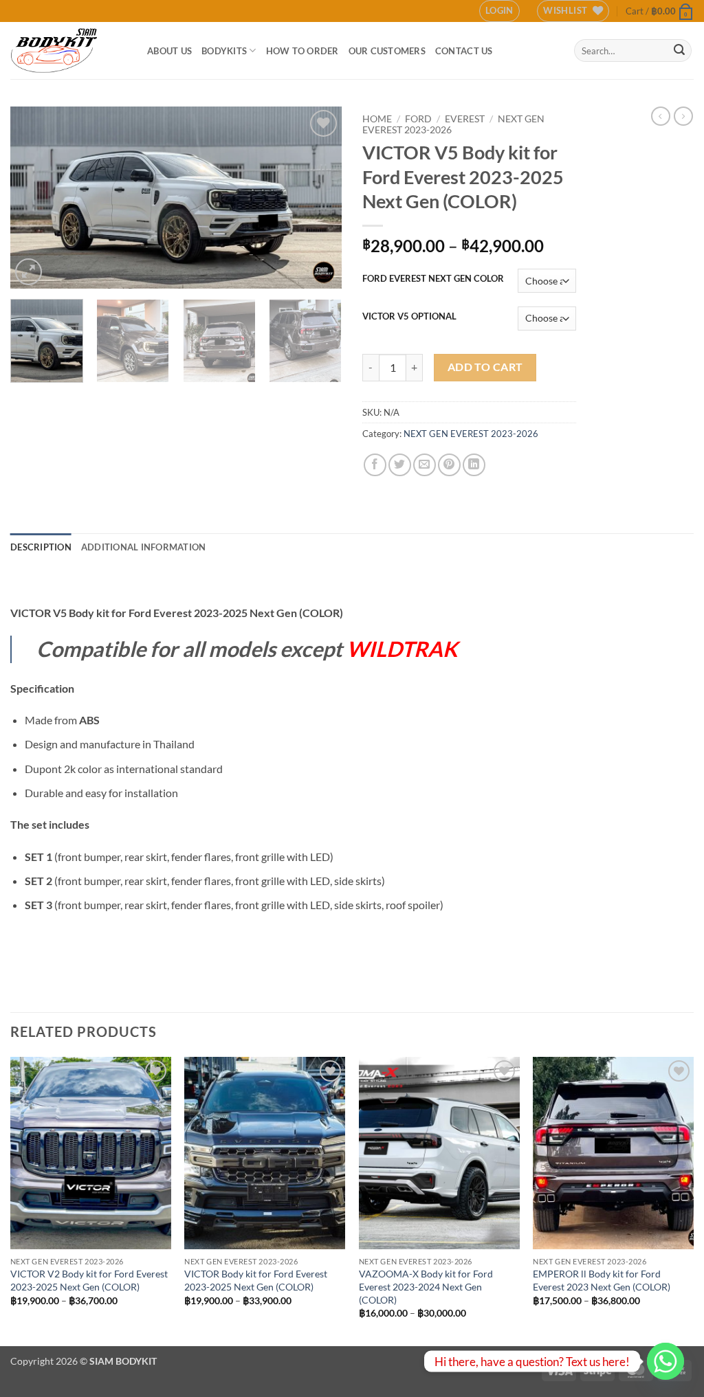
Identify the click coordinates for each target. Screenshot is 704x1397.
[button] (499, 11)
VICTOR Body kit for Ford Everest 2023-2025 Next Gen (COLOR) (255, 1280)
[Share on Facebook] (375, 465)
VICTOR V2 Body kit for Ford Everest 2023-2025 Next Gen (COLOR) (89, 1280)
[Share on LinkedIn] (474, 465)
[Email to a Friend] (424, 465)
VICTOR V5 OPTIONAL (409, 317)
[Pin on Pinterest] (449, 465)
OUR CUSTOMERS (387, 50)
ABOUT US (169, 50)
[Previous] (34, 197)
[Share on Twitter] (399, 465)
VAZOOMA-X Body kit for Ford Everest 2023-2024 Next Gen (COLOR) (426, 1286)
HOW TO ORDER (302, 50)
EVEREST (465, 118)
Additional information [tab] (143, 546)
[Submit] (679, 51)
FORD (418, 118)
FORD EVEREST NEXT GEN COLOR (433, 279)
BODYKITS (224, 50)
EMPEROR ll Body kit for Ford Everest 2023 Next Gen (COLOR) (601, 1280)
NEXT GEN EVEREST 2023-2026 (471, 433)
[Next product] (660, 116)
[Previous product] (683, 116)
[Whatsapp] (665, 1361)
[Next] (317, 197)
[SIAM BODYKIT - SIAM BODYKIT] (68, 50)
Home (377, 118)
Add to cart (485, 367)
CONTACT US (464, 50)
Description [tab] (41, 546)
